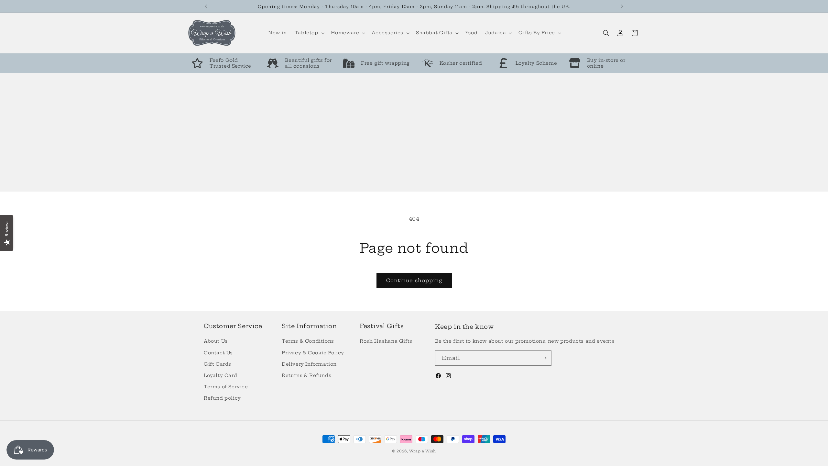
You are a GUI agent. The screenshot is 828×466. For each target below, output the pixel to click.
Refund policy (222, 398)
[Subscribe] (544, 358)
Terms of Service (226, 387)
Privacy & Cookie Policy (313, 353)
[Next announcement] (622, 6)
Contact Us (218, 353)
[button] (309, 32)
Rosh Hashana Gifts (386, 341)
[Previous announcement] (206, 6)
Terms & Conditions (308, 341)
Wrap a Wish (422, 451)
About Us (216, 341)
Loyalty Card (220, 375)
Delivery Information (309, 364)
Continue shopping (414, 280)
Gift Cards (217, 364)
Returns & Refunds (306, 375)
